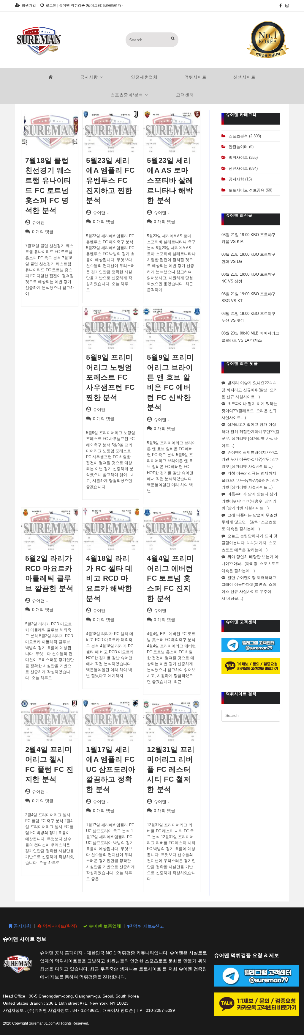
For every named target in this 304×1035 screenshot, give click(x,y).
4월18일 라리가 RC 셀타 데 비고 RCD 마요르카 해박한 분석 (109, 578)
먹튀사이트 (238, 157)
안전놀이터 (238, 147)
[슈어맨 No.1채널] (268, 39)
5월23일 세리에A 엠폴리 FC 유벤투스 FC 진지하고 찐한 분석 (110, 180)
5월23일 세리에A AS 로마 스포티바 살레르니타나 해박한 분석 (170, 180)
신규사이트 (238, 168)
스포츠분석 (238, 136)
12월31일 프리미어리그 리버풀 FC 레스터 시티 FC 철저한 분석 (170, 769)
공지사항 (236, 179)
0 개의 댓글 (42, 231)
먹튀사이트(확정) (59, 926)
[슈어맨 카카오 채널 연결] (250, 666)
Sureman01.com (42, 1023)
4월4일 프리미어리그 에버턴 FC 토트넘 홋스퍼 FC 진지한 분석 (170, 578)
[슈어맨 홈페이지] (51, 77)
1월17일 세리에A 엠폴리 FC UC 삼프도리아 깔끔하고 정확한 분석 (110, 769)
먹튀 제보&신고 (148, 926)
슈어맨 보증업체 (104, 926)
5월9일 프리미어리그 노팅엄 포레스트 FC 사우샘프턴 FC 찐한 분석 (110, 377)
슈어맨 (38, 222)
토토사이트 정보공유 (247, 190)
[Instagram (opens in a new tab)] (286, 6)
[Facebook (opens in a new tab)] (281, 6)
